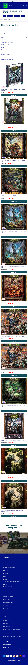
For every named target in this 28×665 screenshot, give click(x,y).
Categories (5, 570)
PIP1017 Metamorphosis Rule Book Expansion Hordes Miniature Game (12, 511)
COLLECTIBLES (4, 35)
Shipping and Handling (8, 602)
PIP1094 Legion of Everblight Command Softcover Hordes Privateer (13, 90)
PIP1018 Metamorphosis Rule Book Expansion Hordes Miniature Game (12, 476)
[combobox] (16, 5)
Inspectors (5, 611)
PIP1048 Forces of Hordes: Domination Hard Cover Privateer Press (13, 232)
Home (1, 19)
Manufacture (6, 573)
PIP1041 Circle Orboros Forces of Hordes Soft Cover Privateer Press (13, 406)
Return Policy (6, 623)
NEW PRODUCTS (5, 57)
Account (5, 620)
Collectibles (13, 16)
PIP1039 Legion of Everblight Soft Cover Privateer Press (12, 440)
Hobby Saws (6, 16)
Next (26, 16)
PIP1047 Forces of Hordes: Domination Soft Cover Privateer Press (13, 267)
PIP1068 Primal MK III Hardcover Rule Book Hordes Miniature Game (13, 125)
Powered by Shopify (17, 660)
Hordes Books (8, 19)
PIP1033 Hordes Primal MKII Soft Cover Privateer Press (12, 370)
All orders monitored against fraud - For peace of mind (12, 630)
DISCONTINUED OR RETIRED (7, 59)
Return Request (6, 626)
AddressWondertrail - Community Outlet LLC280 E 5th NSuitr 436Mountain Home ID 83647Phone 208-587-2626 (11, 584)
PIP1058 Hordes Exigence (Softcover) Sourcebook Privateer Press (13, 161)
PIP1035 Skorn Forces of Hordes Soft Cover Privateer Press (13, 302)
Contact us (5, 564)
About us (5, 561)
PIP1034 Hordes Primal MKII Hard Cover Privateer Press (12, 336)
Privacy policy (6, 599)
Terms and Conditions (8, 596)
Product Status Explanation (9, 567)
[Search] (23, 5)
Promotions (5, 605)
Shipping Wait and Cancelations (10, 608)
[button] (1, 5)
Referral (5, 576)
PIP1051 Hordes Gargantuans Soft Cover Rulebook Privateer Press (13, 196)
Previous (2, 16)
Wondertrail (12, 660)
